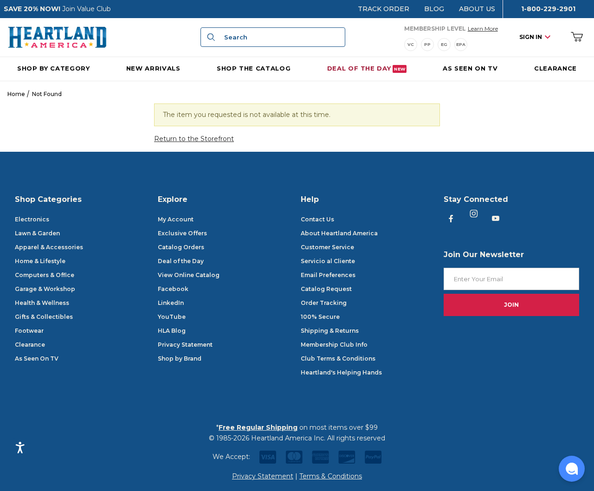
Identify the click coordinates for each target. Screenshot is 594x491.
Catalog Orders (181, 247)
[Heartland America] (57, 36)
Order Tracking (324, 302)
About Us (477, 9)
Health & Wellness (42, 302)
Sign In (530, 36)
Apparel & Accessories (49, 247)
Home (16, 93)
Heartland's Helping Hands (341, 372)
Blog (434, 9)
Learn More (483, 28)
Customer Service (327, 247)
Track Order (383, 9)
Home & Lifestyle (40, 261)
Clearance (30, 344)
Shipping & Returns (330, 330)
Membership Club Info (334, 344)
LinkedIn (171, 302)
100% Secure (320, 316)
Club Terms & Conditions (338, 358)
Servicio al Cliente (328, 261)
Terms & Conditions (330, 476)
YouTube (172, 316)
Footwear (29, 330)
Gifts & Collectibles (44, 316)
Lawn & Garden (37, 233)
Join (511, 304)
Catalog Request (326, 288)
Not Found (47, 93)
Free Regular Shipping (258, 427)
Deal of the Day (181, 261)
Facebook (173, 288)
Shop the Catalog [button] (254, 67)
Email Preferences (328, 274)
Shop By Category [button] (53, 67)
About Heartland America (339, 233)
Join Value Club (86, 9)
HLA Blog (172, 330)
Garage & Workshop (45, 288)
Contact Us (317, 219)
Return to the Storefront (194, 139)
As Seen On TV (36, 358)
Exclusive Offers (182, 233)
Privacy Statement (185, 344)
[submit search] (210, 37)
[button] (572, 469)
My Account (176, 219)
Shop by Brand (179, 358)
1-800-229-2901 (548, 9)
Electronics (32, 219)
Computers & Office (44, 274)
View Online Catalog (189, 274)
